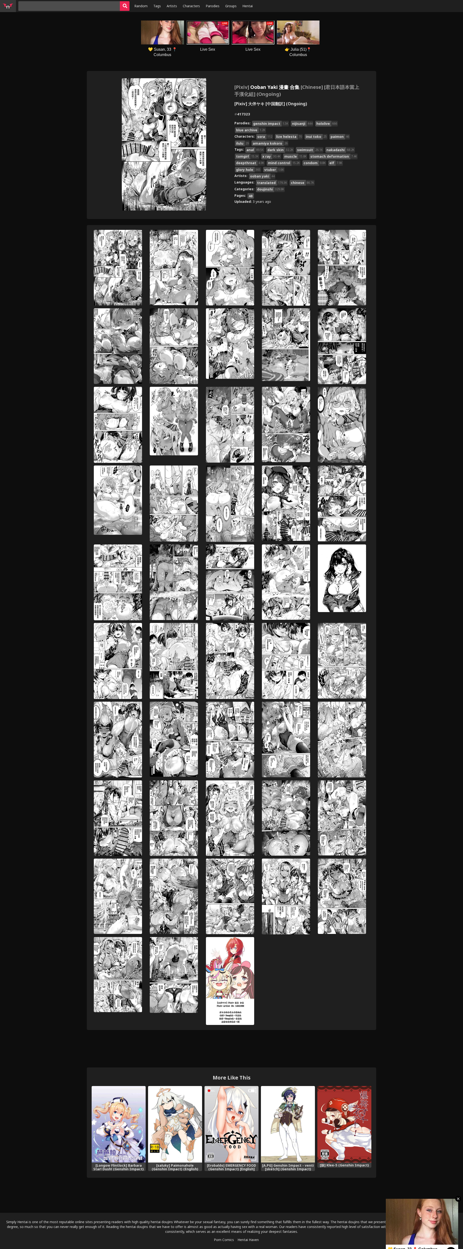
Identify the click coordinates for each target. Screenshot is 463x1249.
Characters (191, 6)
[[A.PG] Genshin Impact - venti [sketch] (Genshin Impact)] (288, 1124)
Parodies (212, 6)
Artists (172, 6)
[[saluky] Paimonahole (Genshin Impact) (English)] (175, 1124)
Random (141, 6)
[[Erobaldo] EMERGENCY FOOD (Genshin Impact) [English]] (231, 1124)
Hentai (247, 6)
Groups (231, 6)
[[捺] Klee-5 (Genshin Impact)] (344, 1124)
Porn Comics (224, 1239)
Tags (157, 6)
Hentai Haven (248, 1239)
